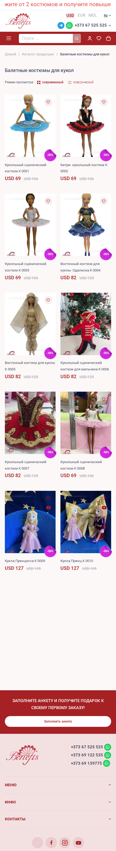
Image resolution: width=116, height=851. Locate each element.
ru (105, 15)
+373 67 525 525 (91, 25)
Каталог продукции (38, 54)
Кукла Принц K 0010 (76, 561)
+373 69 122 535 (87, 755)
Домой (10, 54)
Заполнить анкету (58, 721)
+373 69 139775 (86, 763)
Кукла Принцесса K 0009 (25, 561)
